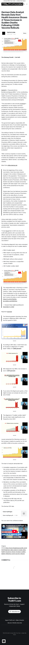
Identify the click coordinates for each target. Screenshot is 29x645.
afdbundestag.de (12, 165)
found (7, 231)
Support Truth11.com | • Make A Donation (14, 620)
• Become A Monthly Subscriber (14, 622)
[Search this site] (24, 4)
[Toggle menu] (27, 4)
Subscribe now (16, 611)
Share (24, 33)
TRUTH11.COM (11, 32)
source (14, 340)
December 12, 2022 (8, 307)
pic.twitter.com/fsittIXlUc (10, 301)
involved (22, 103)
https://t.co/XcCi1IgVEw (10, 299)
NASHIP (3, 90)
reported (9, 311)
